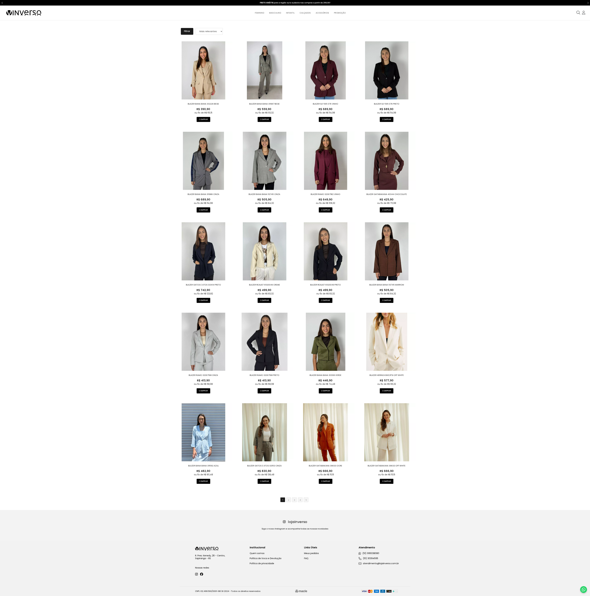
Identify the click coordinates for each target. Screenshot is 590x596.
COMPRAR (203, 119)
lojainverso (297, 521)
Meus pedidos (311, 553)
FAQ (306, 558)
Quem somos (257, 553)
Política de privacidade (262, 563)
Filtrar (187, 31)
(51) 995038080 (370, 553)
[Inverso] (23, 13)
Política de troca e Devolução (265, 558)
